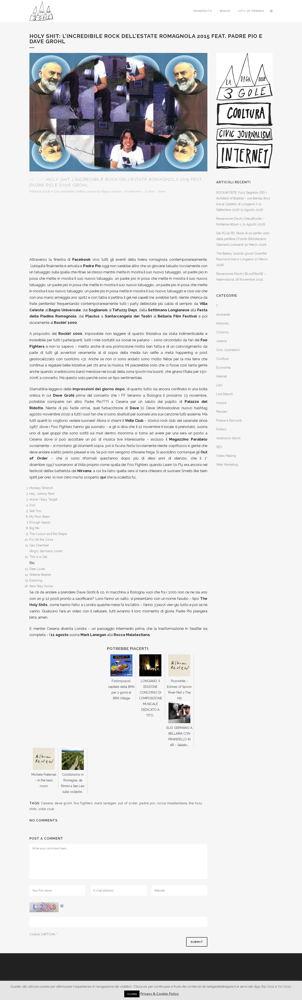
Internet (221, 376)
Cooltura (80, 191)
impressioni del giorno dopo (99, 389)
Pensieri (221, 411)
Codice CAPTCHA (42, 934)
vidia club (46, 809)
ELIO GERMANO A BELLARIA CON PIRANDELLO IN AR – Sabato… (179, 736)
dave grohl (63, 803)
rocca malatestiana (172, 803)
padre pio (147, 803)
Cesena (47, 803)
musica (91, 191)
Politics (221, 429)
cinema (221, 341)
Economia (223, 367)
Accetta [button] (132, 994)
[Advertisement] (118, 225)
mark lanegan (105, 803)
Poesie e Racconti (229, 420)
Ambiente (223, 314)
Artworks (222, 323)
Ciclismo (222, 332)
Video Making (226, 456)
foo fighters (83, 803)
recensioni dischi (228, 438)
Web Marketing (227, 464)
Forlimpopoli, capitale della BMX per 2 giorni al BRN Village (121, 689)
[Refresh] (62, 905)
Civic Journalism (64, 191)
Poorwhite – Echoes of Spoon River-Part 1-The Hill (179, 689)
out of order (128, 803)
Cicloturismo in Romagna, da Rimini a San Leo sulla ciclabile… (72, 783)
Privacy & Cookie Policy (159, 994)
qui (103, 477)
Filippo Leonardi (111, 191)
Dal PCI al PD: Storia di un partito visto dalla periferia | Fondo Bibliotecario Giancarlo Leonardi (243, 238)
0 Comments (133, 191)
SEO (219, 447)
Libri (219, 385)
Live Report (224, 394)
